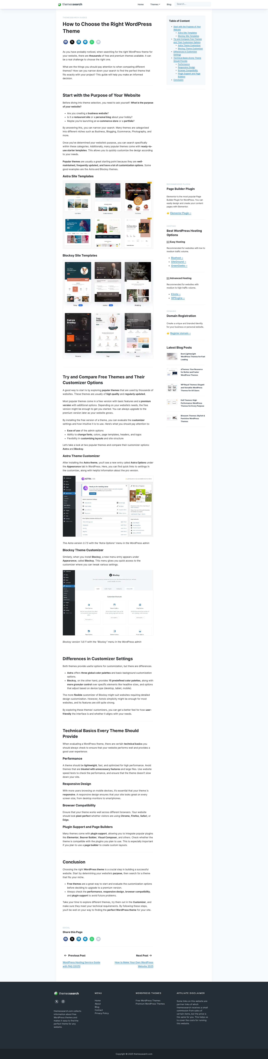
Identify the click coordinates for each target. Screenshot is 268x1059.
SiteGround (177, 261)
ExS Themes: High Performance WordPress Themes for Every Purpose (192, 403)
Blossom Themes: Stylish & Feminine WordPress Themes (193, 418)
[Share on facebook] (65, 42)
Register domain (179, 333)
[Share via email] (98, 42)
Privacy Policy (102, 1013)
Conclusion (178, 80)
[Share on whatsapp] (92, 42)
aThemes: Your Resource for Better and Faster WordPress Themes (192, 372)
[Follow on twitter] (56, 1001)
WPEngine (176, 298)
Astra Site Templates (187, 33)
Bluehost (176, 257)
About (98, 1003)
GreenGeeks (178, 265)
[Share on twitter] (72, 42)
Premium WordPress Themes (150, 1003)
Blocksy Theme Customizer (190, 48)
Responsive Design (186, 67)
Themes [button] (154, 4)
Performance (184, 64)
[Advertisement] (186, 136)
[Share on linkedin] (78, 42)
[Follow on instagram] (63, 1001)
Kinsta (174, 294)
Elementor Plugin (179, 213)
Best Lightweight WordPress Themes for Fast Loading (193, 357)
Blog (169, 4)
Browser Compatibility (188, 70)
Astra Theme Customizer (189, 45)
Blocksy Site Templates (188, 36)
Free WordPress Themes (148, 1000)
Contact (99, 1010)
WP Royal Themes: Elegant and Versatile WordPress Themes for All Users (192, 387)
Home (141, 4)
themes (68, 993)
